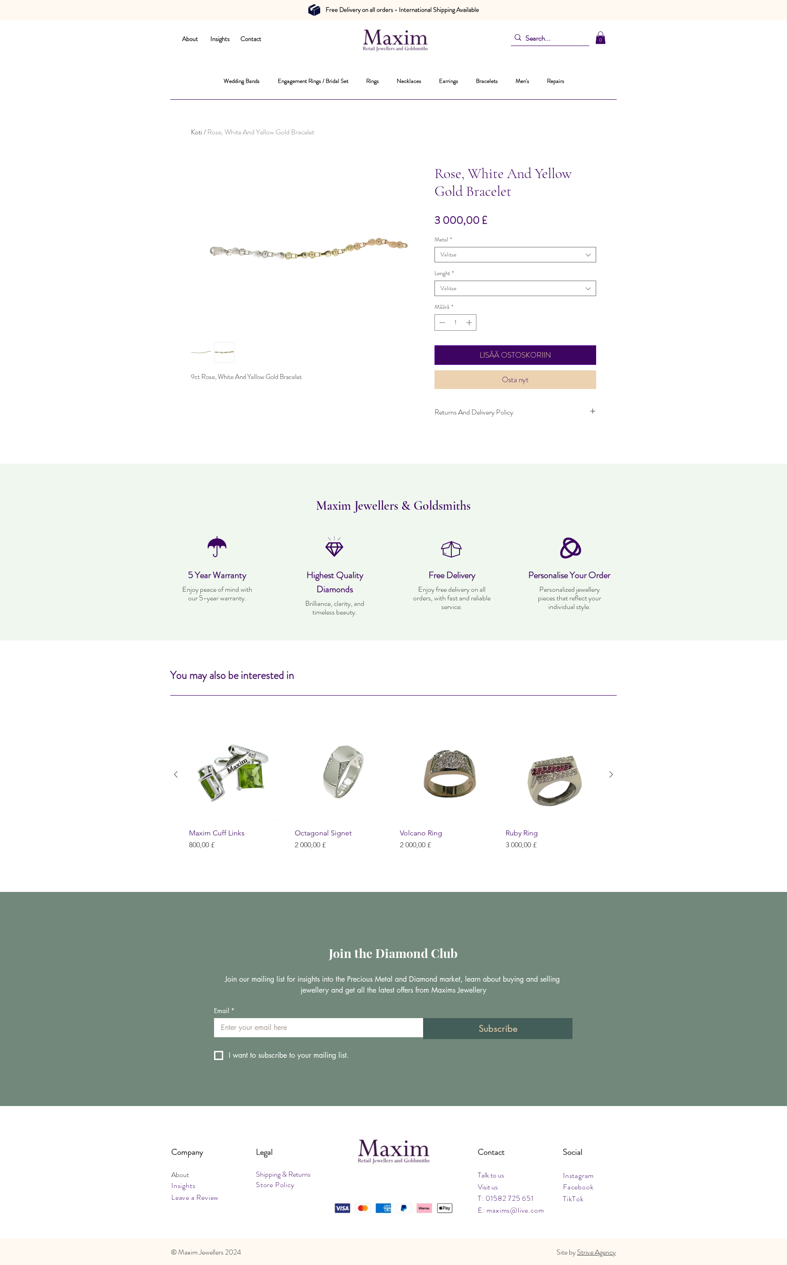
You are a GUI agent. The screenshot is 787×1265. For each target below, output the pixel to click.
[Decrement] (441, 322)
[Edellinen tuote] (175, 774)
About (190, 38)
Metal (443, 239)
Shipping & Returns (283, 1174)
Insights (220, 38)
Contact (250, 38)
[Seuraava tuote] (611, 774)
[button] (600, 37)
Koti (196, 132)
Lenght (444, 273)
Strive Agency (596, 1252)
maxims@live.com (515, 1210)
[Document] (314, 10)
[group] (393, 794)
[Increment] (470, 322)
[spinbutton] (456, 322)
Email (224, 1010)
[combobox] (515, 254)
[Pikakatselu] (235, 774)
